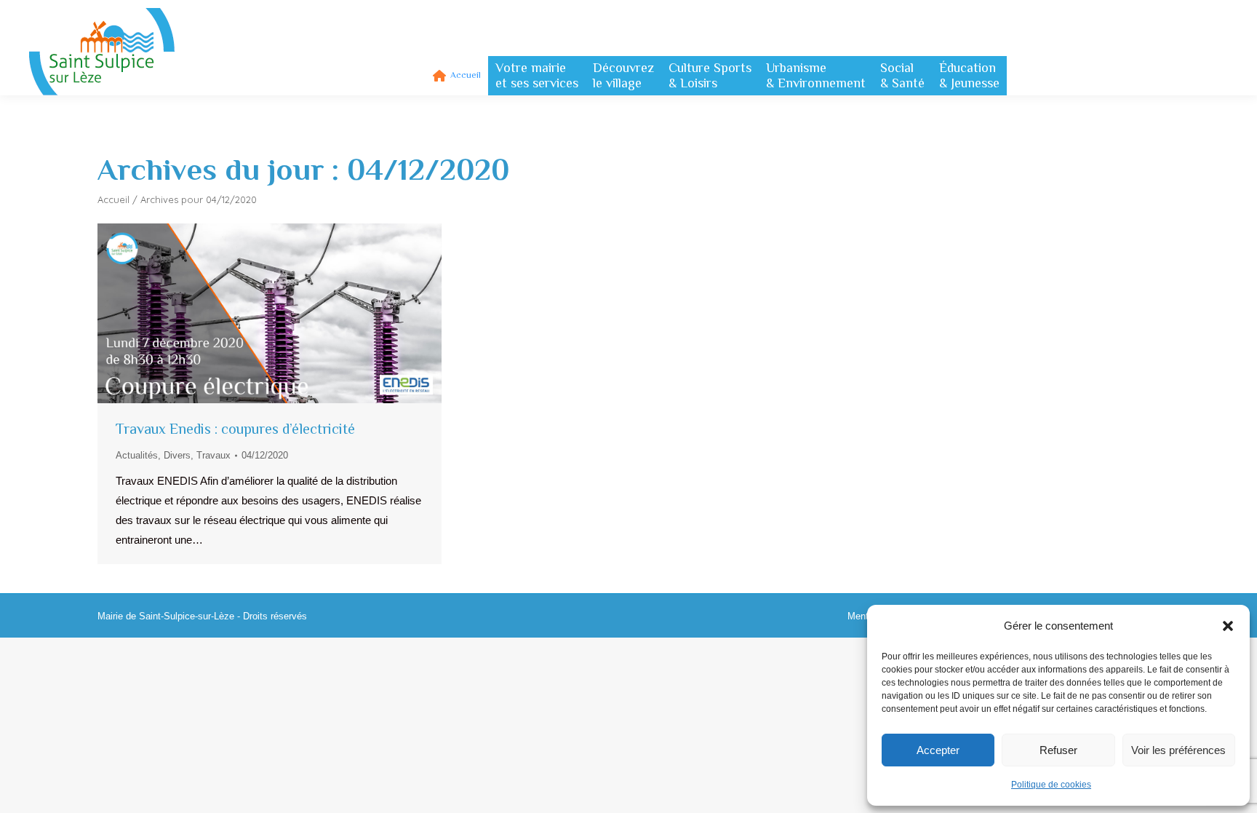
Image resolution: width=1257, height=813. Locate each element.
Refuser (1058, 750)
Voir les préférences (1178, 750)
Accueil (113, 199)
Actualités (137, 455)
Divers (177, 455)
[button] (1228, 626)
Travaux (213, 455)
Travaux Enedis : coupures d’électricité (235, 429)
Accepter (938, 750)
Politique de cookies (1051, 785)
